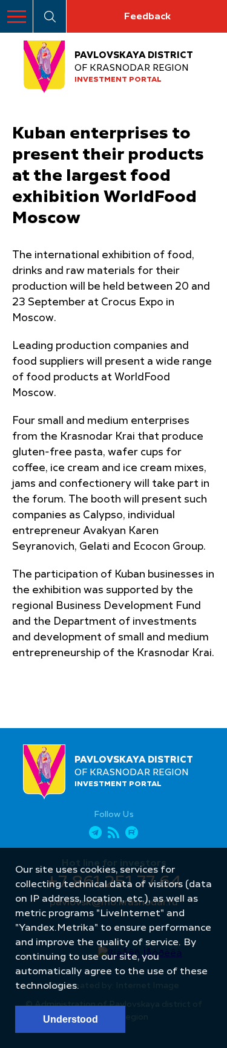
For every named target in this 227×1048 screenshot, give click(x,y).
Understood (70, 1019)
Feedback (147, 17)
